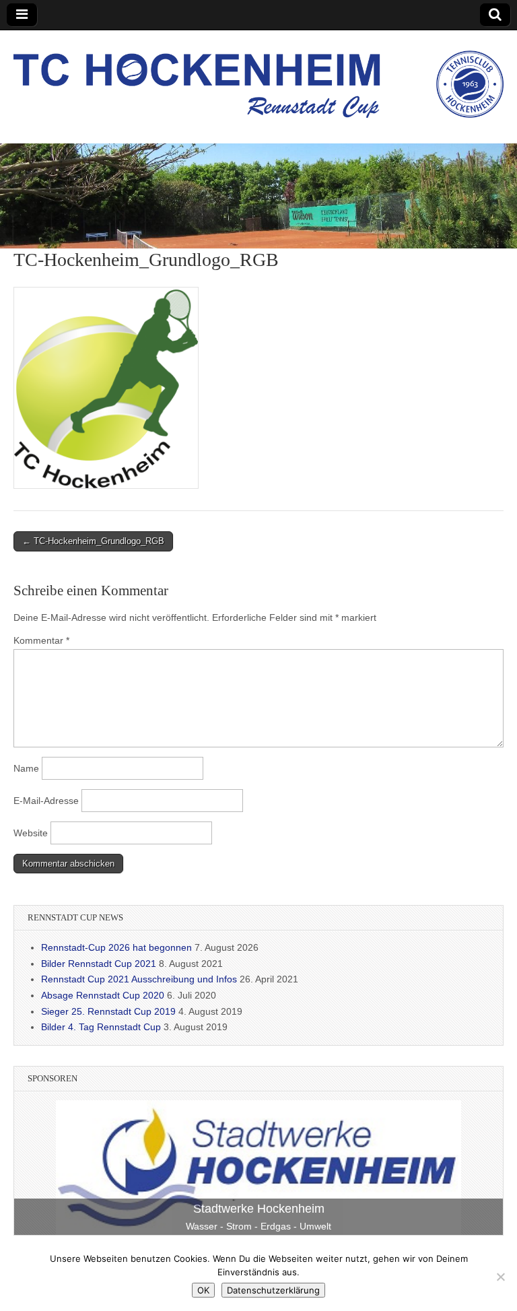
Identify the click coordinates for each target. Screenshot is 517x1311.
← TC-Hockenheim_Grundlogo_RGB (93, 541)
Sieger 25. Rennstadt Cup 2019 (108, 1011)
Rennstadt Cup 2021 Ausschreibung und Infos (139, 979)
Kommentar (41, 640)
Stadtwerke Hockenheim (258, 1208)
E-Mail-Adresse (46, 800)
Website (30, 833)
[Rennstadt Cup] (258, 76)
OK (203, 1290)
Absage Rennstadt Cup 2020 (102, 995)
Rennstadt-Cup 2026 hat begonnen (116, 947)
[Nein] (500, 1276)
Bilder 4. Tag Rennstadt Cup (101, 1026)
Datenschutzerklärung (273, 1290)
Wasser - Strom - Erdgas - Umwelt (258, 1226)
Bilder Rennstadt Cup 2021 (98, 963)
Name (26, 768)
